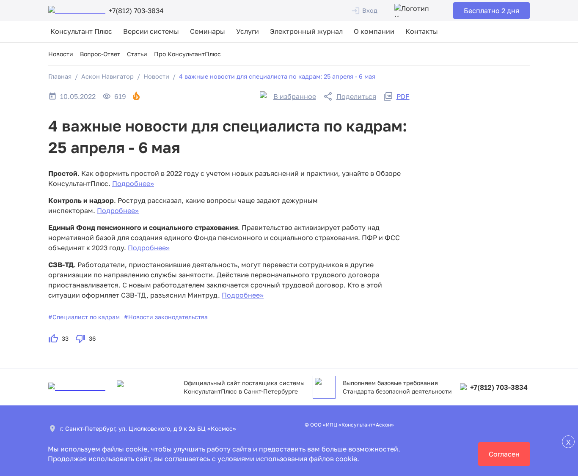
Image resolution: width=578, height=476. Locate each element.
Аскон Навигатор (107, 76)
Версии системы (151, 31)
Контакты (421, 31)
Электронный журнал (306, 31)
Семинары (207, 31)
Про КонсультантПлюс (187, 53)
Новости (60, 53)
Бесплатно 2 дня (491, 10)
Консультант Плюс (81, 31)
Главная (60, 76)
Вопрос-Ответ (100, 53)
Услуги (247, 31)
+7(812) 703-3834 (499, 387)
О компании (374, 31)
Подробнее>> (133, 183)
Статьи (137, 53)
